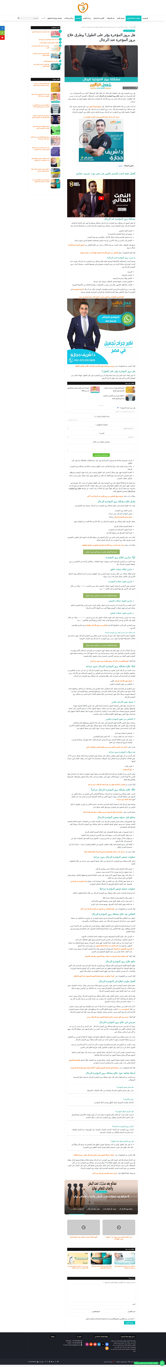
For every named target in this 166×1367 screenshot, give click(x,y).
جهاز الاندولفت (127, 769)
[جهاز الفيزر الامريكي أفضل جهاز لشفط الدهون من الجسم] (55, 66)
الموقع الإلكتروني (96, 1311)
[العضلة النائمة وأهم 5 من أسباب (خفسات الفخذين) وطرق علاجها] (130, 390)
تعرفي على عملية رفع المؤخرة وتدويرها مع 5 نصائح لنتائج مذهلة (104, 852)
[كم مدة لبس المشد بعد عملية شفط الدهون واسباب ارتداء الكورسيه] (55, 151)
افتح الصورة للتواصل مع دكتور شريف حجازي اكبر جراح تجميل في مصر (101, 297)
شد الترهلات (110, 18)
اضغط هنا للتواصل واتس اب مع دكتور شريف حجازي (101, 552)
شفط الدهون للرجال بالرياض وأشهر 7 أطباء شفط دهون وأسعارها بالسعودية (94, 1068)
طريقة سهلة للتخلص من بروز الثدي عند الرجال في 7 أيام (105, 496)
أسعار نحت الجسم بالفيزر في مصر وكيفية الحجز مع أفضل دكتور (106, 747)
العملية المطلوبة (101, 425)
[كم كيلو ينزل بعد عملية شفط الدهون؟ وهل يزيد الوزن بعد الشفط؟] (124, 1258)
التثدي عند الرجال (98, 18)
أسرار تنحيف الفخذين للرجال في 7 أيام (105, 1173)
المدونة (78, 18)
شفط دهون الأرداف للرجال (123, 681)
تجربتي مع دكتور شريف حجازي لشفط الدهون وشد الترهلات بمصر (108, 1017)
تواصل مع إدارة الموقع (55, 18)
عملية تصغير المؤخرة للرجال (123, 517)
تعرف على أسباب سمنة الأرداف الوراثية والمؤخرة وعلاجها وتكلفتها (103, 545)
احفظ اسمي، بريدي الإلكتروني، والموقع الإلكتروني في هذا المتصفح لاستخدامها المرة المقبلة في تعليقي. (110, 1318)
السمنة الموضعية (78, 289)
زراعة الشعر (87, 18)
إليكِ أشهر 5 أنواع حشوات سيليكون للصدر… (49, 42)
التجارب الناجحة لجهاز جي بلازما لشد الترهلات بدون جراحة (106, 784)
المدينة (102, 433)
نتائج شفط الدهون (74, 1060)
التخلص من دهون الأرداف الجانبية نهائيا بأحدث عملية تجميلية (99, 253)
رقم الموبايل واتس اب (102, 416)
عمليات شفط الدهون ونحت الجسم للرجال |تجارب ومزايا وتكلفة (94, 1155)
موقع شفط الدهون (95, 106)
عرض (120, 166)
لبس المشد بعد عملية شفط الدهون (107, 946)
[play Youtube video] (101, 198)
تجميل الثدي (120, 18)
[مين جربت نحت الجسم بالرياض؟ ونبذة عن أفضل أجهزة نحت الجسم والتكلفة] (77, 1258)
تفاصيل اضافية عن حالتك (101, 442)
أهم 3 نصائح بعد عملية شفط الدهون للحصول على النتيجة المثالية (94, 976)
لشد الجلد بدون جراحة (124, 799)
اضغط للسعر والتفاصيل (101, 455)
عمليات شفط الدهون (133, 18)
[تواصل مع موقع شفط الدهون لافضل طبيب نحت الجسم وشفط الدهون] (101, 331)
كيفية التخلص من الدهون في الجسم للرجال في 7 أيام (97, 909)
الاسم (134, 1304)
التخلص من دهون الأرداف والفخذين (96, 625)
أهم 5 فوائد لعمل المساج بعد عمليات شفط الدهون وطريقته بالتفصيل (106, 956)
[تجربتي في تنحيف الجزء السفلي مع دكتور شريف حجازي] (55, 48)
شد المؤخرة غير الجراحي (78, 881)
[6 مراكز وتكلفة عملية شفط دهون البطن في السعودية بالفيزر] (55, 130)
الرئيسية (145, 18)
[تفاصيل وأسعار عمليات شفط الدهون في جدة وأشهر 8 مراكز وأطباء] (55, 162)
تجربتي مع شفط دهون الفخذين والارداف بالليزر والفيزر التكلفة (95, 366)
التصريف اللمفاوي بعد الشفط (123, 949)
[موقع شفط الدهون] (83, 8)
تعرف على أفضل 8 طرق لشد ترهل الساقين (101, 1196)
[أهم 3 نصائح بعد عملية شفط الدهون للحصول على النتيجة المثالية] (55, 34)
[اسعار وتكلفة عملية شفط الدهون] (101, 140)
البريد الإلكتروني (131, 1311)
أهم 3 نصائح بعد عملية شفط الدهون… (40, 31)
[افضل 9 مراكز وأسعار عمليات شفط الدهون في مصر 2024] (95, 390)
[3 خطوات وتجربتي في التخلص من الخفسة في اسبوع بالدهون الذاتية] (130, 397)
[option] (101, 1197)
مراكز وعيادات (68, 18)
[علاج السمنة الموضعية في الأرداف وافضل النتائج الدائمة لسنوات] (55, 56)
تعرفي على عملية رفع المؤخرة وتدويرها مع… (49, 39)
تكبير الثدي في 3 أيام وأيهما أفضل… (51, 61)
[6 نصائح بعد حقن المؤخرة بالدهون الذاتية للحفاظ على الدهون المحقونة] (55, 119)
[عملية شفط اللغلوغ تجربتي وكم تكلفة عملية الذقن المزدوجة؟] (55, 141)
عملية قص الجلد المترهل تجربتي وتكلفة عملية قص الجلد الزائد (103, 812)
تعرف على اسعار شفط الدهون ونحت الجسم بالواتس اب (101, 117)
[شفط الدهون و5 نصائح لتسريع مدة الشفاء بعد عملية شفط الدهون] (101, 1258)
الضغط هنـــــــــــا (123, 1009)
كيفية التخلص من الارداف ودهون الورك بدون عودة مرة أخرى (109, 661)
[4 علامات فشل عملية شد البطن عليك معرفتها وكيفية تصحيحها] (55, 173)
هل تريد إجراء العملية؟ (127, 408)
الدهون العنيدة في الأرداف (76, 245)
